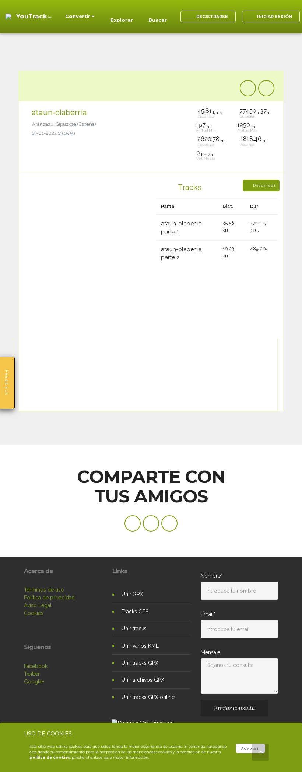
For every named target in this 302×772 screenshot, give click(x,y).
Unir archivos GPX (143, 680)
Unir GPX (132, 594)
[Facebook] (248, 88)
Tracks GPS (135, 612)
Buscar (157, 20)
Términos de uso (44, 590)
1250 (246, 125)
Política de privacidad (49, 597)
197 (203, 125)
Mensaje (210, 652)
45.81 (209, 111)
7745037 (255, 111)
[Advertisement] (152, 51)
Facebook (36, 666)
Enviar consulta (234, 708)
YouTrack (34, 16)
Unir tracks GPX (140, 663)
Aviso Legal (38, 605)
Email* (208, 614)
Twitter (32, 674)
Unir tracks (134, 628)
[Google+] (169, 523)
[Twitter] (266, 88)
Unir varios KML (140, 646)
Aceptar (250, 748)
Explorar (121, 20)
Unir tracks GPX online (148, 697)
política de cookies (49, 757)
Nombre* (211, 576)
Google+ (34, 682)
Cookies (33, 613)
